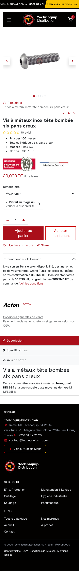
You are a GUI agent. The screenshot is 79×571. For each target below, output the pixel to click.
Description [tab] (14, 340)
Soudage (10, 502)
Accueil (9, 525)
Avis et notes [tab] (16, 360)
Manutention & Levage (56, 489)
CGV (25, 550)
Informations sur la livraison (22, 259)
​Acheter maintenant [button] (60, 233)
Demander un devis (59, 4)
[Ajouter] (24, 220)
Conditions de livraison (43, 550)
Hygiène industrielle (54, 496)
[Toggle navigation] (9, 19)
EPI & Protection (14, 489)
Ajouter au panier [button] (23, 233)
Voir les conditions (31, 283)
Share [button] (45, 245)
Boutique (16, 102)
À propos (47, 525)
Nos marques (50, 518)
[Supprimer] (7, 220)
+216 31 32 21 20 (30, 435)
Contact (9, 531)
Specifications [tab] (17, 350)
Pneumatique (50, 502)
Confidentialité (12, 550)
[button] (6, 61)
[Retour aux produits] (68, 113)
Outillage (10, 496)
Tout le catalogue (15, 518)
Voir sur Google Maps (27, 448)
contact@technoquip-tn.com (28, 440)
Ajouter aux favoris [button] (20, 245)
